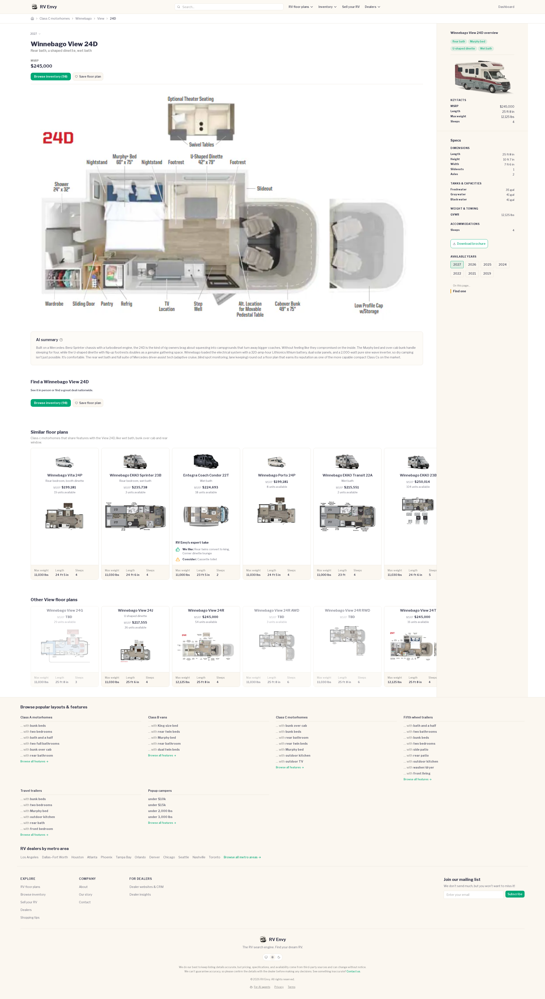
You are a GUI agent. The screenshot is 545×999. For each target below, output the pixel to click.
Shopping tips (30, 917)
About (83, 887)
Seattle (183, 857)
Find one (459, 291)
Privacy (279, 987)
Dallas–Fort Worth (55, 857)
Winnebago (83, 18)
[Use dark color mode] (279, 957)
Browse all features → (34, 761)
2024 (503, 264)
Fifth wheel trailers (418, 717)
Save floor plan (90, 76)
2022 (457, 273)
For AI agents (262, 987)
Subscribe (515, 894)
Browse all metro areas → (242, 857)
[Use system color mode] (266, 957)
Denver (154, 857)
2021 (472, 273)
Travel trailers (31, 790)
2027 (457, 264)
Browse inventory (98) (50, 76)
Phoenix (106, 857)
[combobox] (229, 6)
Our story (85, 894)
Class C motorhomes (55, 18)
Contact (85, 902)
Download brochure (471, 243)
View (100, 18)
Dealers (370, 7)
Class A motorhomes (36, 717)
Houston (77, 857)
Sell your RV (351, 7)
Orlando (140, 857)
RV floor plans (299, 7)
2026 (472, 264)
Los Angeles (29, 857)
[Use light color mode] (272, 957)
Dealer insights (140, 894)
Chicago (169, 857)
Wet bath (486, 48)
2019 (487, 273)
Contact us (353, 971)
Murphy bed (477, 41)
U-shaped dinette (464, 48)
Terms (291, 987)
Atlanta (92, 857)
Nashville (198, 857)
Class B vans (157, 717)
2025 (487, 264)
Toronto (214, 857)
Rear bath (459, 41)
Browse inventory (33, 894)
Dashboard (506, 7)
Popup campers (160, 790)
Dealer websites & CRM (146, 887)
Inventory (325, 7)
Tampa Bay (123, 857)
